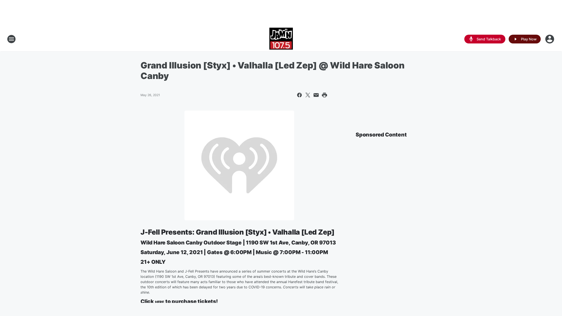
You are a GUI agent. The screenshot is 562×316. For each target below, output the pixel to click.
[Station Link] (281, 39)
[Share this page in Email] (316, 95)
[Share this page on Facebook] (299, 95)
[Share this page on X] (308, 95)
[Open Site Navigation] (11, 39)
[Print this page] (324, 95)
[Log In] (550, 39)
